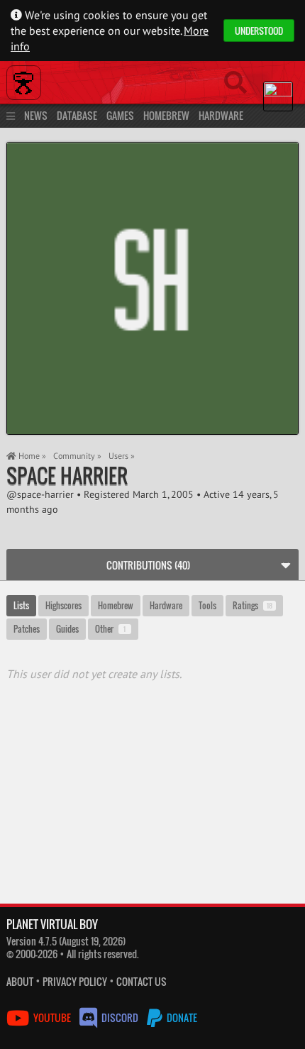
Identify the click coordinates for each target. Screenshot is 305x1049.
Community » (77, 455)
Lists (21, 605)
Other (110, 629)
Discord (119, 1017)
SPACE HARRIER (67, 475)
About (19, 981)
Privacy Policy (75, 981)
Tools (207, 605)
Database (77, 115)
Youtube (52, 1017)
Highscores (63, 605)
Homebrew (166, 115)
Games (120, 115)
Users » (122, 455)
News (36, 115)
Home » (31, 455)
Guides (67, 629)
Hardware (221, 115)
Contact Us (141, 981)
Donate (181, 1017)
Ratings (252, 605)
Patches (26, 629)
